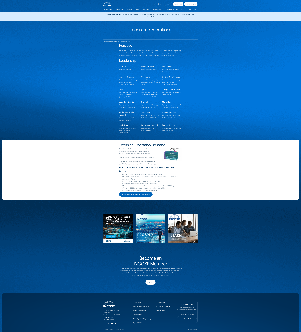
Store (161, 4)
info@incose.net (108, 319)
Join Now (150, 282)
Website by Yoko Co (192, 329)
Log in (168, 4)
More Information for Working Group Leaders (135, 194)
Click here (185, 14)
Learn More (187, 318)
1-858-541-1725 (108, 317)
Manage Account (191, 4)
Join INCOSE (178, 4)
